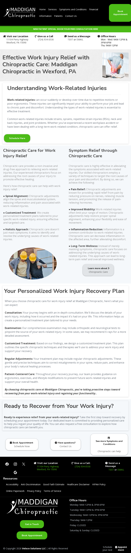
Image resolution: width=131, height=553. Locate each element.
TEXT (71, 39)
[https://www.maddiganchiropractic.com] (19, 12)
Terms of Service (52, 490)
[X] (23, 464)
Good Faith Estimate (53, 484)
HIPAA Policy (98, 484)
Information (45, 15)
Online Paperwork (15, 490)
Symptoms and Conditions (73, 9)
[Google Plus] (15, 472)
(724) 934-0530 (46, 39)
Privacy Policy (34, 490)
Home (42, 9)
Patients (58, 15)
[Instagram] (15, 464)
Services (52, 9)
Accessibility (12, 484)
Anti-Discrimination (31, 484)
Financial (93, 9)
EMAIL (80, 39)
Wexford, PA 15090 (16, 42)
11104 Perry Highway (17, 39)
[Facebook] (7, 464)
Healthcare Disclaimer (78, 484)
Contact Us (71, 15)
